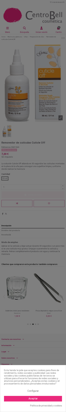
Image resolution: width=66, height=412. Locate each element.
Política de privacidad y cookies (46, 405)
